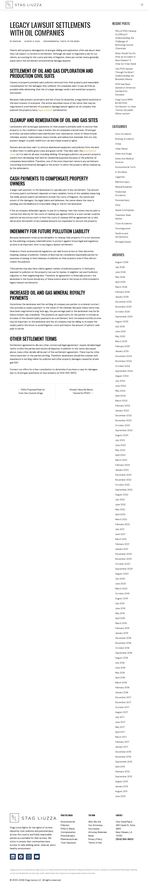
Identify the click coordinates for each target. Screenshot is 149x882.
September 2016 (123, 761)
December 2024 (123, 356)
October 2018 (122, 648)
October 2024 (122, 366)
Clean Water (121, 148)
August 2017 (121, 712)
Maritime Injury (122, 182)
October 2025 (122, 311)
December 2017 (123, 697)
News (91, 835)
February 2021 (122, 544)
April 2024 (120, 395)
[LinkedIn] (13, 857)
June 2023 (120, 445)
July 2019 (119, 603)
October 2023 (122, 425)
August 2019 (121, 598)
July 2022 (120, 499)
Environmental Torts (55, 41)
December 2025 (123, 301)
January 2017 (121, 746)
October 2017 (122, 707)
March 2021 (121, 539)
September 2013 (123, 776)
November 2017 (123, 702)
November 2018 (123, 643)
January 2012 (121, 786)
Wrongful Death (123, 241)
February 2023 (122, 465)
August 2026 (121, 262)
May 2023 (120, 450)
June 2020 (120, 583)
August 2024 (121, 376)
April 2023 (120, 455)
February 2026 (122, 291)
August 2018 (121, 657)
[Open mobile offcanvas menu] (142, 4)
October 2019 (122, 593)
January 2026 (122, 296)
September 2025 (124, 316)
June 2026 (120, 272)
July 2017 (119, 717)
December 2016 (123, 751)
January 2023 (122, 469)
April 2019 (120, 618)
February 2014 (122, 771)
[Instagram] (29, 857)
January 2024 (122, 410)
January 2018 (121, 692)
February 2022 (122, 524)
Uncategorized (122, 228)
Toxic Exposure (68, 842)
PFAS (117, 205)
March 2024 (121, 400)
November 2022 (123, 479)
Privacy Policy (95, 839)
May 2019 (120, 613)
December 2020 (123, 554)
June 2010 (120, 796)
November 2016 (123, 756)
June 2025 (120, 331)
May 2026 (120, 277)
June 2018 (120, 667)
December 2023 (123, 415)
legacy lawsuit (45, 110)
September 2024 (124, 371)
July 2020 (120, 578)
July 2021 (119, 529)
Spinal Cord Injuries (124, 210)
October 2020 (122, 563)
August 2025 (121, 321)
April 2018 (120, 677)
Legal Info (120, 177)
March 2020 (121, 588)
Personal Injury (122, 200)
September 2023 (124, 430)
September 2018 (123, 652)
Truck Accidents (123, 223)
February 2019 (122, 628)
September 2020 (124, 568)
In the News (73, 41)
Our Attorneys (95, 825)
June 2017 (120, 722)
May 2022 (120, 509)
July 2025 (120, 326)
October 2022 (122, 484)
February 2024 (122, 405)
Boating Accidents (124, 138)
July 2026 (120, 267)
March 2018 (121, 682)
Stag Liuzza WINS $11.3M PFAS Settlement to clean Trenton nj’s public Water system (125, 106)
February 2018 (122, 687)
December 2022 (123, 474)
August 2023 (121, 435)
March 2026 (121, 287)
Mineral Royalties (123, 186)
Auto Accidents (123, 134)
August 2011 (121, 791)
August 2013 (121, 781)
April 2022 (120, 514)
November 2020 (123, 559)
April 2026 (120, 282)
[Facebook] (21, 857)
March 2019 (121, 623)
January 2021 (121, 549)
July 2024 (120, 380)
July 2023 (120, 440)
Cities (118, 143)
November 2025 (123, 306)
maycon (17, 41)
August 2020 (122, 573)
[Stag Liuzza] (24, 4)
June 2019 (120, 608)
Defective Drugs (123, 153)
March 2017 (121, 737)
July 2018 (119, 662)
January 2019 (121, 633)
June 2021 (120, 534)
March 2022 (121, 519)
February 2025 (122, 346)
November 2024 (123, 361)
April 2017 (120, 732)
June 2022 (120, 504)
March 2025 (121, 341)
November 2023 (123, 420)
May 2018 (120, 672)
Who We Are (94, 821)
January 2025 (122, 351)
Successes (94, 828)
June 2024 (120, 385)
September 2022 (123, 489)
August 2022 (121, 494)
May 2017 (120, 727)
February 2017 (122, 741)
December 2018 (123, 638)
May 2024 (120, 390)
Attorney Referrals (97, 832)
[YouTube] (37, 857)
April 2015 (120, 766)
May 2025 (120, 336)
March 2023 (121, 460)
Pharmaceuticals (69, 839)
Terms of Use (95, 842)
